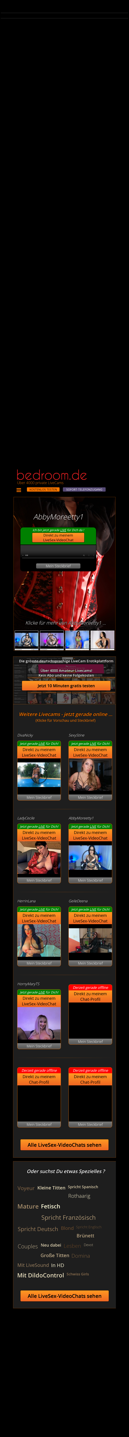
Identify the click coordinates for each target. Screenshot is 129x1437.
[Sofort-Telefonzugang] (25, 488)
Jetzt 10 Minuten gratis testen (66, 685)
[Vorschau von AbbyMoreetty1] (90, 872)
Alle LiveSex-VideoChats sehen (64, 1144)
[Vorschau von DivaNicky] (39, 789)
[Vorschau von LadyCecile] (39, 872)
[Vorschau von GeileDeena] (90, 955)
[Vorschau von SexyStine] (90, 789)
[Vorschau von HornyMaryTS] (39, 1038)
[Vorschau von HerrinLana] (39, 955)
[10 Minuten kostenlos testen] (23, 488)
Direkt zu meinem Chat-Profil (90, 996)
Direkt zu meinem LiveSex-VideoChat (58, 537)
